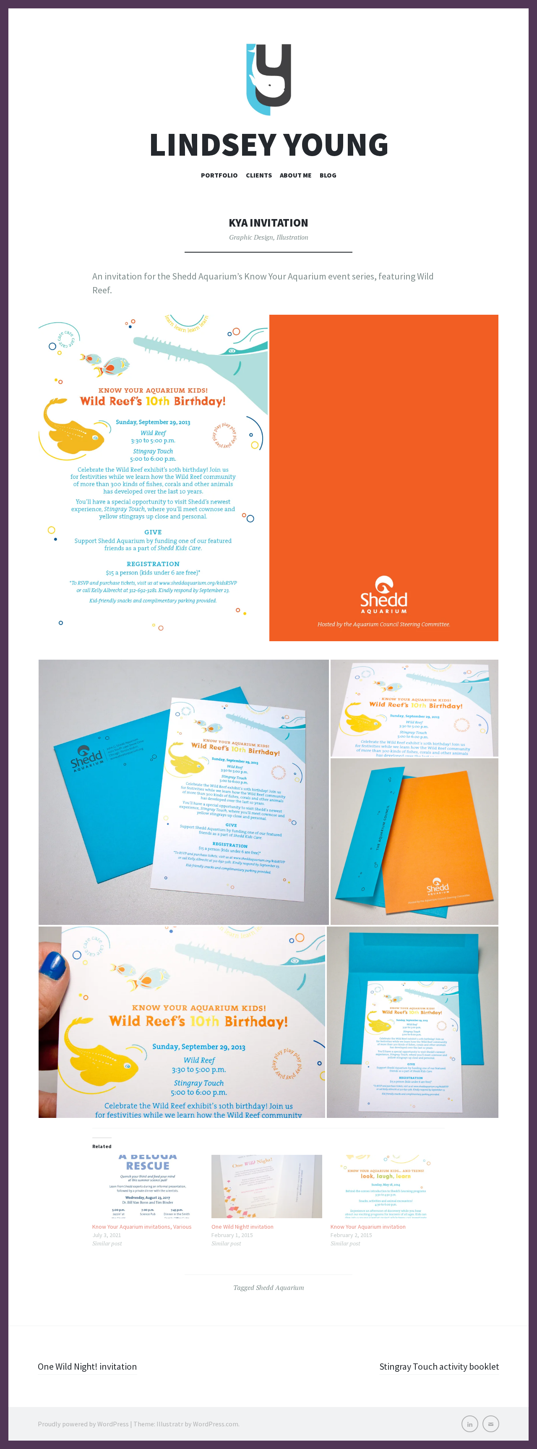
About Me (296, 175)
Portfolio (219, 175)
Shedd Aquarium (280, 1287)
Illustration (292, 237)
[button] (153, 478)
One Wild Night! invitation (242, 1226)
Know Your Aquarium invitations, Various (142, 1226)
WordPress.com (215, 1424)
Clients (259, 175)
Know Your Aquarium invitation (368, 1226)
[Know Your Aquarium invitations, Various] (147, 1186)
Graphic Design (251, 237)
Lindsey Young (269, 144)
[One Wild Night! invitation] (266, 1186)
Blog (328, 175)
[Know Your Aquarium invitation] (386, 1186)
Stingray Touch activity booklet (439, 1366)
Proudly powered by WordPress (83, 1424)
